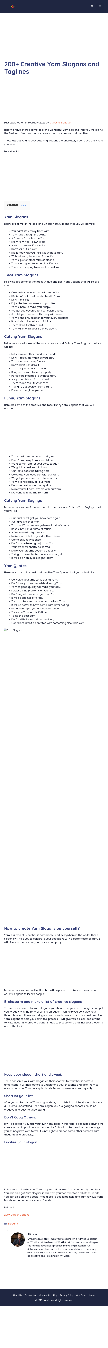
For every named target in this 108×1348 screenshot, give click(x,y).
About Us (17, 1295)
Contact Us (44, 1295)
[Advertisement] (54, 39)
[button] (92, 6)
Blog (55, 1295)
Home (92, 1295)
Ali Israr (32, 1234)
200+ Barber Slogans (16, 1214)
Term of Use (30, 1295)
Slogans (13, 1223)
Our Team (81, 1295)
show (23, 205)
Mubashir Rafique (60, 122)
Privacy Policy (66, 1295)
